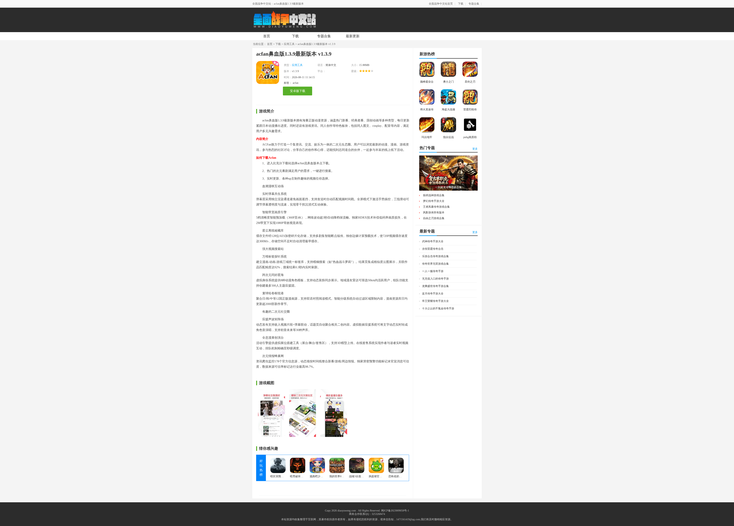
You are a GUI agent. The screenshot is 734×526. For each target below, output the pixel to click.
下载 (460, 3)
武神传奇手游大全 (432, 241)
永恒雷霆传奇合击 (432, 248)
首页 (266, 36)
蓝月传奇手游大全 (432, 293)
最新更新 (353, 36)
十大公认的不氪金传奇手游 (438, 308)
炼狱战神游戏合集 (433, 195)
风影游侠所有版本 (433, 212)
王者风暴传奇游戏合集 (436, 206)
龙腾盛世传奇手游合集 (435, 286)
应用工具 (289, 44)
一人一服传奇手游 (432, 271)
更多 (475, 148)
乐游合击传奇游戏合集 (435, 256)
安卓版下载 (297, 91)
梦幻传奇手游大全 (433, 201)
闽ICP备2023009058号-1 (395, 510)
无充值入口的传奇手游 (435, 278)
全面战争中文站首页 (441, 3)
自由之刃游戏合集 (433, 218)
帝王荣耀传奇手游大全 (435, 301)
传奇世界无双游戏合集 (435, 263)
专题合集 (473, 3)
